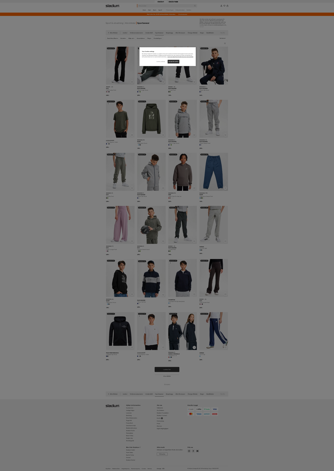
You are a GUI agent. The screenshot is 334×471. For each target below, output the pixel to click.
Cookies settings (160, 61)
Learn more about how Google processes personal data (180, 56)
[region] (167, 56)
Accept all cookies (173, 61)
